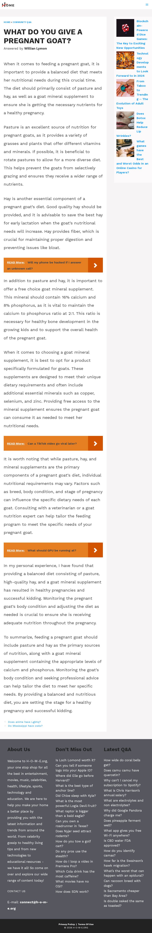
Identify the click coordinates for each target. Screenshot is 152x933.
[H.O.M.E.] (9, 4)
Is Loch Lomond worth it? (75, 760)
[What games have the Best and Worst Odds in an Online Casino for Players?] (125, 148)
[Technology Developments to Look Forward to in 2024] (125, 60)
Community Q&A (22, 22)
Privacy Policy (67, 924)
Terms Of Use (86, 924)
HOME (7, 22)
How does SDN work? (72, 891)
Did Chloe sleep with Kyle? (76, 795)
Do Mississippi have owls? (25, 725)
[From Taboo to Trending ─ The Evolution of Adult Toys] (125, 88)
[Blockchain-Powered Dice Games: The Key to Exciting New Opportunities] (125, 28)
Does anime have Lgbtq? (24, 722)
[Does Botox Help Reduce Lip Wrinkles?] (125, 120)
